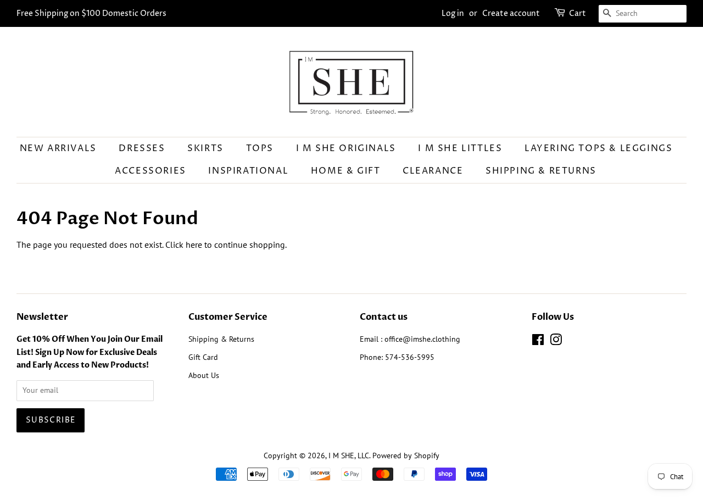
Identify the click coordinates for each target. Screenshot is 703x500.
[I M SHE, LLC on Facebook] (538, 342)
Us (215, 375)
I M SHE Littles (460, 148)
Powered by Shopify (405, 455)
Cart (577, 13)
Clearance (433, 171)
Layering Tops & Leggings (598, 148)
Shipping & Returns (541, 171)
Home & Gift (346, 171)
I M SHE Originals (346, 148)
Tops (260, 148)
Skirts (205, 148)
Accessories (150, 171)
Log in (453, 13)
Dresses (142, 148)
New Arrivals (58, 148)
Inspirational (248, 171)
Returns (241, 339)
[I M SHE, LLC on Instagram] (556, 342)
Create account (511, 13)
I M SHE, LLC (348, 455)
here (194, 244)
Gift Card (203, 357)
